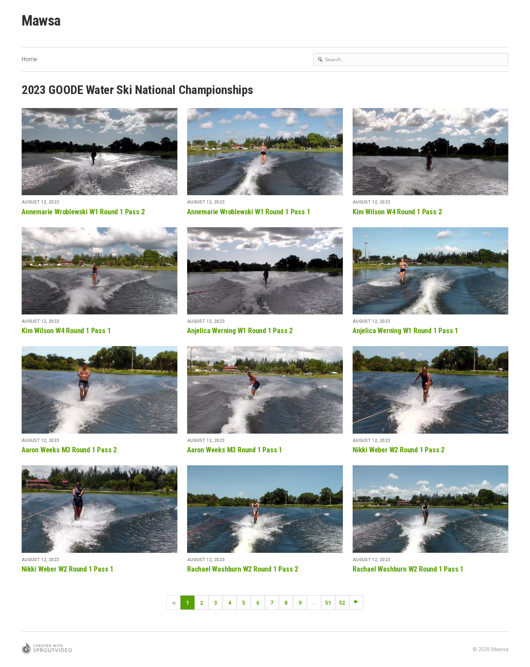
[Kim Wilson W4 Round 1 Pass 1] (99, 271)
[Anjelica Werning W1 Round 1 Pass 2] (265, 271)
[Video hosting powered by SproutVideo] (47, 649)
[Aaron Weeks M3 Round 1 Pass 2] (99, 390)
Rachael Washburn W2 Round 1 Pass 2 (242, 569)
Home (29, 59)
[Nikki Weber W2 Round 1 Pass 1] (99, 509)
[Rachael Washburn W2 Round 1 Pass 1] (430, 509)
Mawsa (41, 20)
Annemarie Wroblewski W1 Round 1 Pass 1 (248, 211)
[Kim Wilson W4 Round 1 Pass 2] (430, 152)
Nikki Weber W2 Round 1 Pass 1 (68, 569)
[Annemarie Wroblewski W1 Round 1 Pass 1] (265, 152)
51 (328, 603)
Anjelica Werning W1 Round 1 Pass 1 (405, 330)
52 (342, 603)
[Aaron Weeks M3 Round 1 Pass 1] (265, 390)
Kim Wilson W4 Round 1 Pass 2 (397, 211)
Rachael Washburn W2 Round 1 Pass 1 (408, 569)
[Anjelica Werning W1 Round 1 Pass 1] (430, 271)
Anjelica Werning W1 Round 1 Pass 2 (240, 330)
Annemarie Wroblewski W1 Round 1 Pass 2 (83, 211)
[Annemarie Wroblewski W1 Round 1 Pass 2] (99, 152)
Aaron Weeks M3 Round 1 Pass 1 (234, 450)
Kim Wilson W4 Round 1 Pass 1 (66, 330)
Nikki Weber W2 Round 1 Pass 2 (399, 450)
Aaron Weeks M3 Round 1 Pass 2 (69, 450)
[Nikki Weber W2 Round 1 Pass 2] (430, 390)
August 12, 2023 (40, 202)
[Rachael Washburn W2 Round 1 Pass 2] (265, 509)
